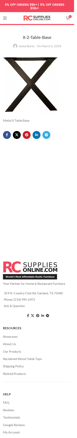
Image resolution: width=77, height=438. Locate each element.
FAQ (6, 402)
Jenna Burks (26, 46)
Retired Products (14, 373)
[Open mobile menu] (5, 18)
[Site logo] (37, 17)
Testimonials (11, 417)
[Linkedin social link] (36, 135)
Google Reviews (14, 425)
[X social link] (17, 135)
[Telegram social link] (46, 135)
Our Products (12, 351)
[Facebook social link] (7, 135)
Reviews (8, 410)
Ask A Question (14, 306)
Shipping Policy (13, 366)
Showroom (10, 336)
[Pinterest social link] (27, 135)
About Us (9, 344)
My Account (11, 432)
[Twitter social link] (32, 316)
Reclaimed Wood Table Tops (22, 359)
